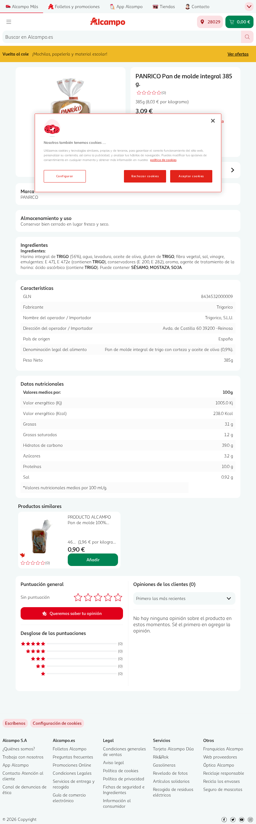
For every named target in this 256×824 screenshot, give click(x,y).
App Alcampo (15, 765)
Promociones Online (72, 765)
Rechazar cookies (145, 176)
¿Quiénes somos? (18, 748)
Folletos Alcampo (69, 748)
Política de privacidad (123, 778)
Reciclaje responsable (223, 773)
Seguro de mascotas (222, 789)
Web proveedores (220, 756)
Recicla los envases (221, 781)
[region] (128, 153)
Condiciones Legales (72, 773)
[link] (57, 723)
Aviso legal (113, 762)
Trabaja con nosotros (22, 756)
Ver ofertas (238, 53)
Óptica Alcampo (218, 765)
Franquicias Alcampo (223, 748)
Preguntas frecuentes (73, 756)
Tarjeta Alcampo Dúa (173, 748)
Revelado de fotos (170, 773)
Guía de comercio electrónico (69, 797)
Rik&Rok (161, 756)
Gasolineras (164, 765)
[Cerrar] (213, 121)
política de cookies (163, 160)
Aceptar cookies (191, 176)
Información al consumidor (117, 803)
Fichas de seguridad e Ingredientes (124, 789)
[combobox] (121, 37)
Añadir (93, 559)
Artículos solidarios (171, 781)
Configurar (64, 176)
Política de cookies (120, 770)
